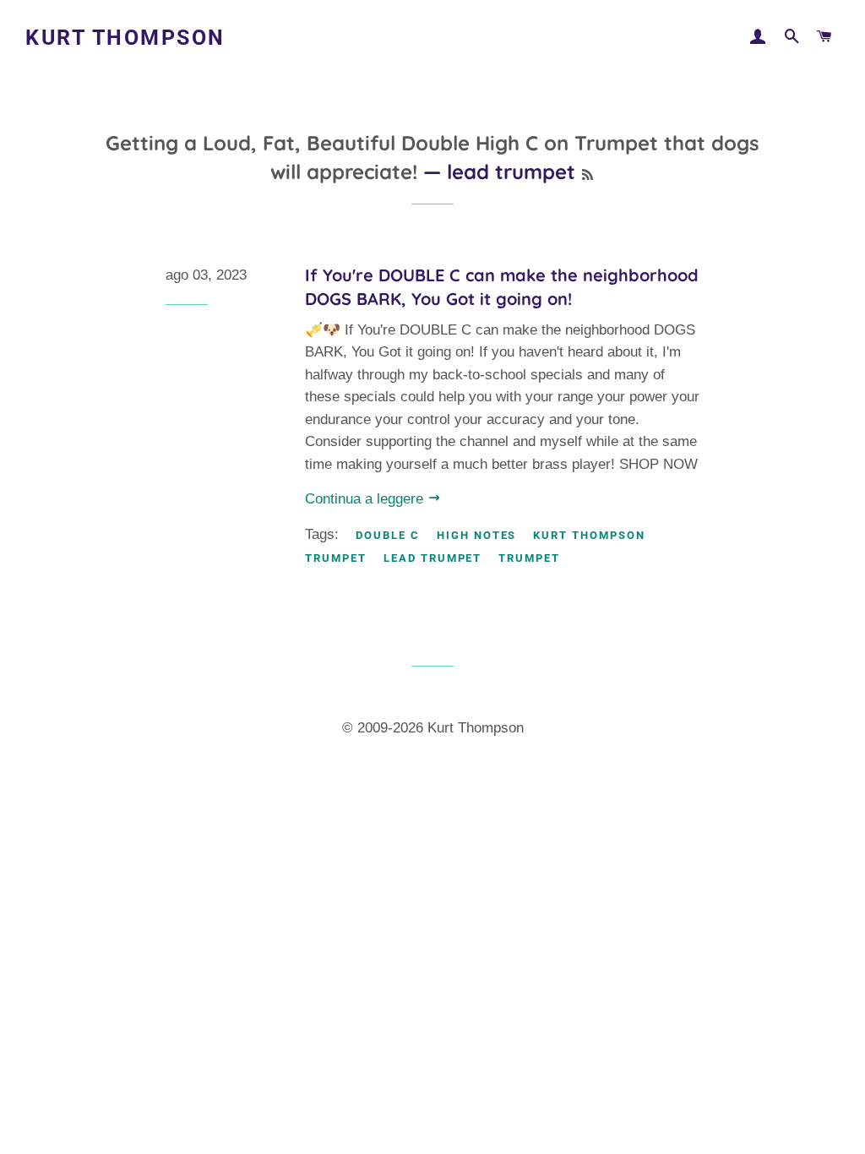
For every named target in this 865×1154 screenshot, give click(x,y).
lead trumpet (432, 558)
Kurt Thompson (125, 37)
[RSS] (587, 174)
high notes (477, 535)
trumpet (529, 558)
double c (388, 535)
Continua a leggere (366, 499)
